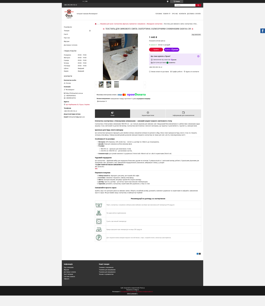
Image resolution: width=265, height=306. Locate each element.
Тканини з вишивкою (106, 267)
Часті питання (68, 274)
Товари (165, 14)
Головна (158, 14)
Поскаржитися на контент (128, 291)
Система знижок (69, 276)
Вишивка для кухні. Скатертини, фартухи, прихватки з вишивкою (122, 24)
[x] (200, 254)
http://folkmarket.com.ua (74, 93)
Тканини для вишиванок (107, 272)
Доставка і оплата (194, 14)
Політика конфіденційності (145, 291)
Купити (156, 49)
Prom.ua (142, 288)
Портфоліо (68, 27)
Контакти (182, 14)
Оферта (66, 279)
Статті (66, 34)
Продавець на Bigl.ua (132, 289)
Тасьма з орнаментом (106, 274)
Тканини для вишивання (107, 270)
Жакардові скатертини (154, 24)
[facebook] (197, 254)
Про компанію (68, 267)
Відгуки (66, 41)
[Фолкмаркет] (69, 14)
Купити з (168, 49)
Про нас (175, 14)
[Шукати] (198, 5)
